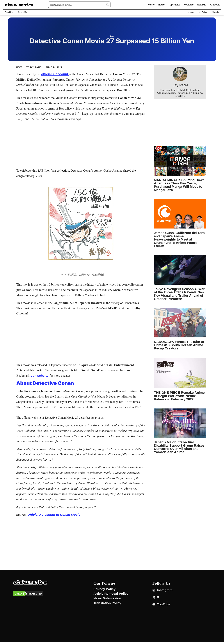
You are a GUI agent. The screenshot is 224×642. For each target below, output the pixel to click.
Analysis (215, 4)
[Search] (107, 5)
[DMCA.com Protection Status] (28, 595)
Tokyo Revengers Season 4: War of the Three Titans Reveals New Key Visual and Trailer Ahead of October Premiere (179, 294)
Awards (201, 4)
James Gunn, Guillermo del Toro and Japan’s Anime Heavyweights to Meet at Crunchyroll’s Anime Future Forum (179, 239)
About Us (8, 12)
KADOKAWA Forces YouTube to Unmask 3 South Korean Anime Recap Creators (179, 345)
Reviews (188, 4)
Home (151, 4)
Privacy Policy (104, 589)
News (161, 4)
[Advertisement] (81, 145)
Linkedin (215, 12)
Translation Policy (107, 603)
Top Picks (174, 4)
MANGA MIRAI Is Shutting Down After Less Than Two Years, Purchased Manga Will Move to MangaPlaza (179, 185)
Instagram (190, 12)
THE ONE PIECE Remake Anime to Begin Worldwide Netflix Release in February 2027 (179, 396)
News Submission (107, 598)
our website (39, 375)
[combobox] (78, 5)
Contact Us (22, 12)
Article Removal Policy (110, 593)
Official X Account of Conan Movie (53, 514)
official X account (55, 74)
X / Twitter (203, 12)
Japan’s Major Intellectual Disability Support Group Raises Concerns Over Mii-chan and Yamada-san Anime (179, 447)
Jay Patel (180, 85)
